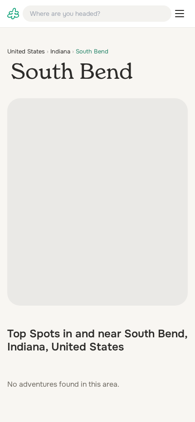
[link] (13, 13)
